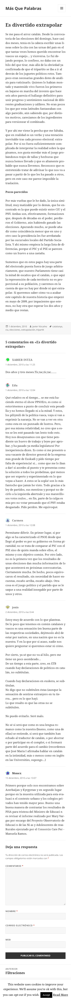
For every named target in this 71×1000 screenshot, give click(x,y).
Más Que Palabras (23, 8)
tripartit (40, 329)
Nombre (11, 911)
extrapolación (28, 329)
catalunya (57, 326)
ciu (6, 329)
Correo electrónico (20, 925)
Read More (60, 995)
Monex (16, 773)
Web (8, 939)
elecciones (14, 329)
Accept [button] (46, 995)
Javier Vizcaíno (39, 326)
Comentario (14, 865)
